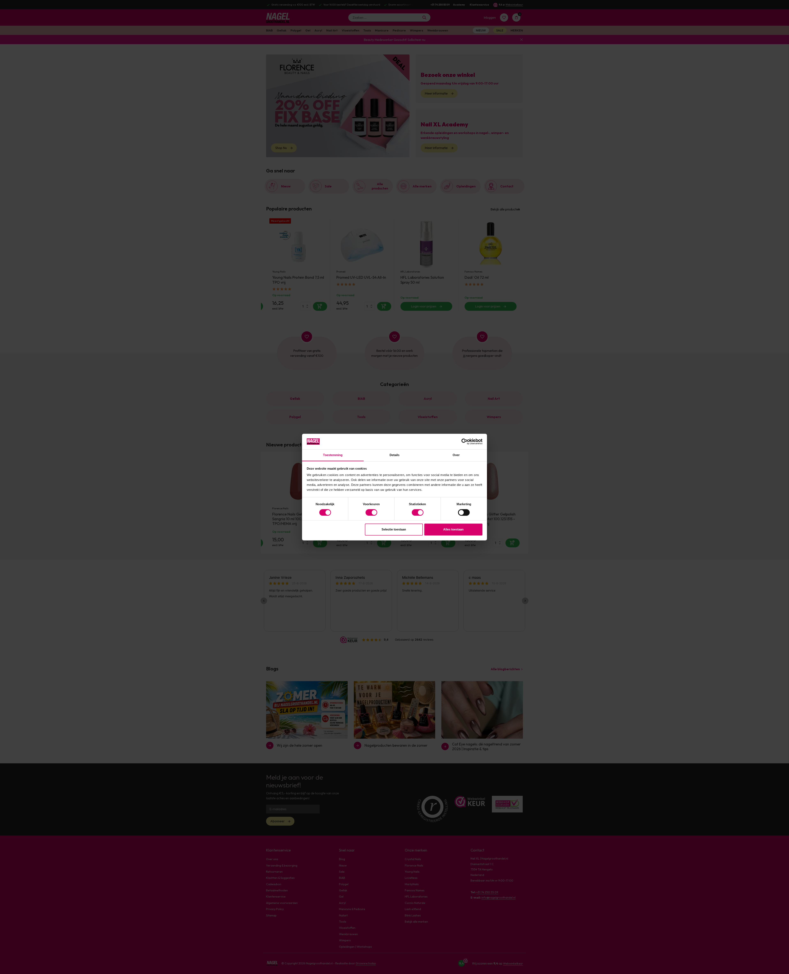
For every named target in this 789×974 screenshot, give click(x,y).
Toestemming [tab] (333, 455)
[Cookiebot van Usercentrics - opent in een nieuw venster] (464, 441)
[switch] (371, 512)
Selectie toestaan (394, 529)
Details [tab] (395, 455)
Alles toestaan (453, 529)
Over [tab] (456, 455)
